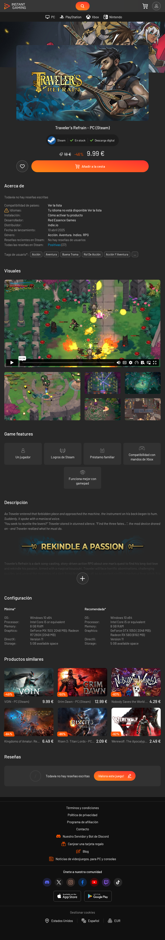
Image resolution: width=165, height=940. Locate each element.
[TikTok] (118, 882)
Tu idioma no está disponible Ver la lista (75, 210)
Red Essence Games (62, 220)
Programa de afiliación (82, 822)
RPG (86, 235)
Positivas (54, 245)
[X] (59, 882)
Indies (77, 235)
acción (36, 254)
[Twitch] (106, 882)
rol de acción (92, 254)
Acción (53, 235)
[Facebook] (82, 882)
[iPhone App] (67, 896)
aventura (51, 254)
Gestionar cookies (82, 912)
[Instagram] (70, 882)
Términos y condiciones (82, 808)
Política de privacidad (82, 815)
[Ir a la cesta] (145, 6)
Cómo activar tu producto (65, 215)
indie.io (53, 225)
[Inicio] (15, 6)
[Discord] (47, 882)
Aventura (65, 235)
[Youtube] (94, 882)
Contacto (82, 829)
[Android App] (98, 896)
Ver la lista (55, 205)
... (135, 254)
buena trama (70, 254)
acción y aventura (117, 254)
